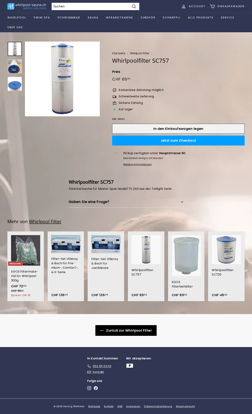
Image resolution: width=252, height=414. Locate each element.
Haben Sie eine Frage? (89, 201)
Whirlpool (16, 17)
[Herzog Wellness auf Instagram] (89, 388)
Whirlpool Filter (139, 53)
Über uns (15, 27)
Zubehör (148, 17)
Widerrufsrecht (185, 406)
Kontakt (109, 406)
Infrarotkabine (119, 17)
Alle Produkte (201, 17)
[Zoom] (62, 79)
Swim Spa (42, 17)
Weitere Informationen (137, 164)
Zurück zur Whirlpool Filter (128, 330)
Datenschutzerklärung (158, 406)
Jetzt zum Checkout (178, 140)
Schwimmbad (69, 17)
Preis (116, 72)
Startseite (118, 53)
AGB (119, 406)
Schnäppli (171, 17)
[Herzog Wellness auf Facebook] (96, 388)
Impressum (133, 406)
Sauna (93, 17)
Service (227, 17)
